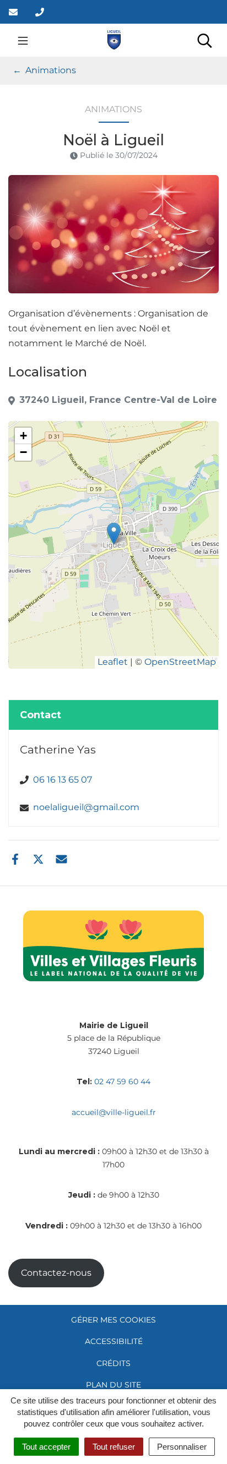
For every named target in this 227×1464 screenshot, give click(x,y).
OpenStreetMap (180, 662)
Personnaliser (182, 1446)
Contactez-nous (56, 1273)
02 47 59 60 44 (122, 1081)
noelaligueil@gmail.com (86, 807)
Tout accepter (46, 1446)
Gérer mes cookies (113, 1320)
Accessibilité (114, 1341)
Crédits (113, 1363)
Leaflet (113, 662)
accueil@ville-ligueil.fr (114, 1112)
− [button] (23, 452)
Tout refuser (114, 1446)
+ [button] (23, 436)
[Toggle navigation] (23, 40)
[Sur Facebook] (15, 858)
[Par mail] (61, 858)
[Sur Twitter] (38, 858)
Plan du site (113, 1385)
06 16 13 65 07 (62, 779)
